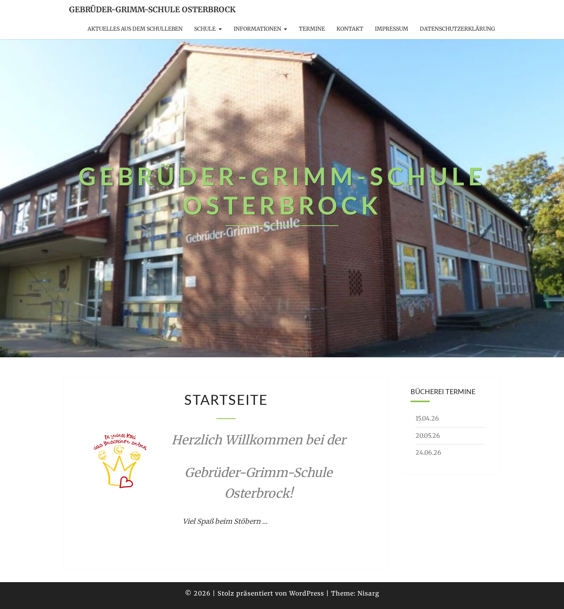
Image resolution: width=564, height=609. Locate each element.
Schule (205, 28)
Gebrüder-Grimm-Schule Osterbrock (152, 9)
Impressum (391, 28)
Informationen (257, 28)
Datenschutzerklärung (457, 28)
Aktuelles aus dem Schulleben (135, 28)
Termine (312, 28)
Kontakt (349, 28)
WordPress (306, 593)
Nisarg (368, 593)
